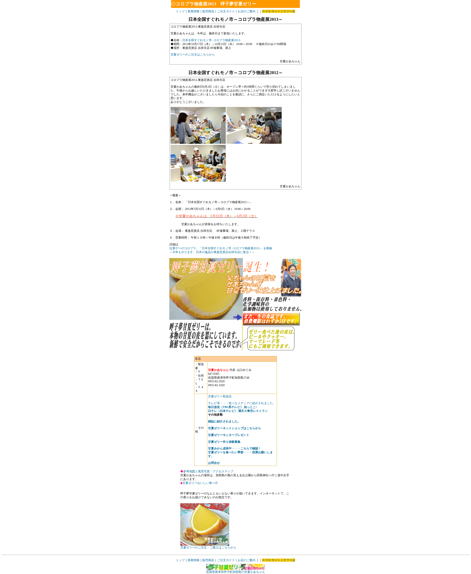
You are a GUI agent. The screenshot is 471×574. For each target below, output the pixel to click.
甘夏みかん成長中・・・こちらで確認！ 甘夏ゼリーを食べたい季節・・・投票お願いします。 (240, 452)
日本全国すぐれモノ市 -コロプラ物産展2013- (211, 40)
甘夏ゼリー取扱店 (220, 396)
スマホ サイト (271, 11)
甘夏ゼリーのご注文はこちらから (193, 54)
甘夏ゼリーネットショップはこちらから (234, 428)
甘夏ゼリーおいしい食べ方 (200, 482)
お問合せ (214, 462)
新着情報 (193, 11)
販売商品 (208, 11)
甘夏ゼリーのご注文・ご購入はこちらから (208, 547)
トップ (180, 11)
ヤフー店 (289, 11)
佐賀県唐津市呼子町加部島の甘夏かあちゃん (235, 571)
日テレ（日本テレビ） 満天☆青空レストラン (238, 410)
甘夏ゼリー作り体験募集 (224, 441)
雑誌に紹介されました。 (224, 421)
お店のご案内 (246, 11)
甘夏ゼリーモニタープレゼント (228, 435)
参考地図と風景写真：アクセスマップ (208, 471)
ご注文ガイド (226, 11)
